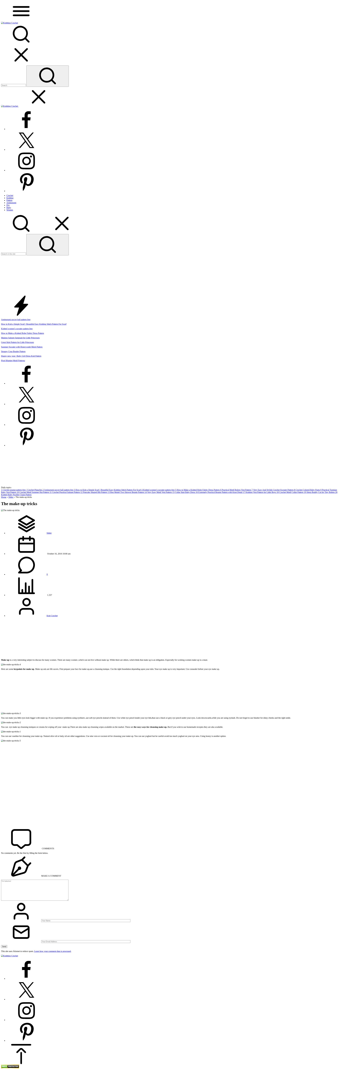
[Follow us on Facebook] (26, 129)
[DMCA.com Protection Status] (10, 1068)
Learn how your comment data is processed (52, 951)
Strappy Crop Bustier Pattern (13, 351)
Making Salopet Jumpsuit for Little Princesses (20, 338)
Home (3, 497)
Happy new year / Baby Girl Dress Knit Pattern (21, 356)
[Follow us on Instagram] (26, 170)
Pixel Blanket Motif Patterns (13, 360)
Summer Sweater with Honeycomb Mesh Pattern (21, 347)
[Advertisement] (171, 275)
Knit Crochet (52, 616)
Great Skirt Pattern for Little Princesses (17, 342)
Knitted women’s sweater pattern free (17, 329)
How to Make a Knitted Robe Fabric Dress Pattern (22, 333)
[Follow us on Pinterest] (26, 191)
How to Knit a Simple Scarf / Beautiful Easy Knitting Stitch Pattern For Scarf (33, 324)
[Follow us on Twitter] (26, 149)
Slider (10, 497)
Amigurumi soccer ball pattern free (15, 319)
